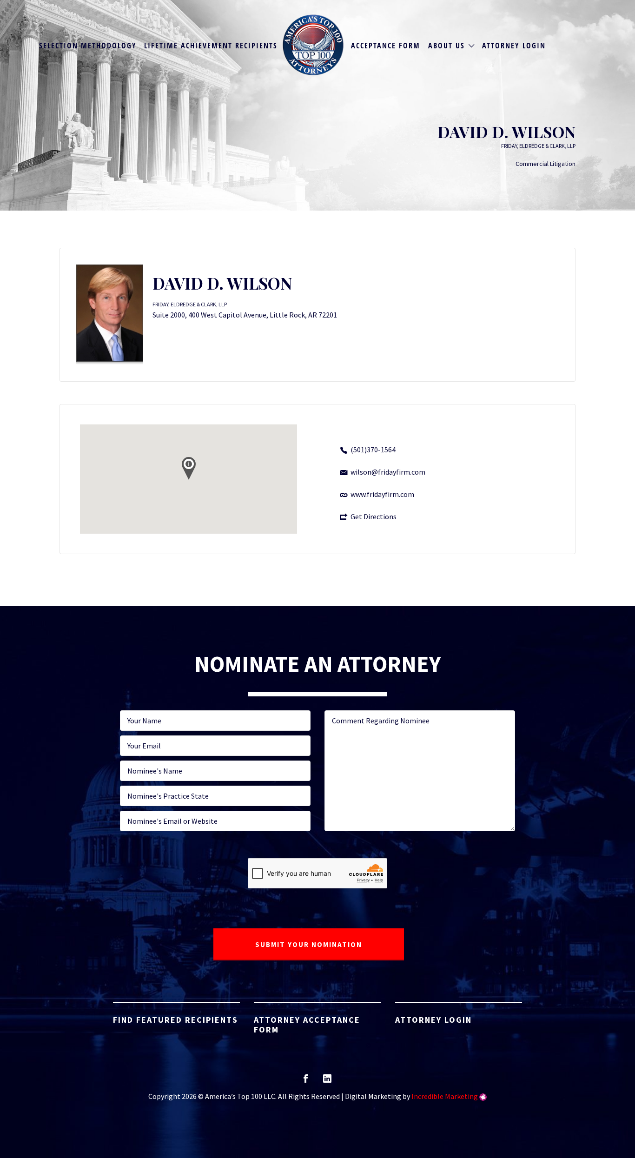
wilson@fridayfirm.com (388, 471)
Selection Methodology (88, 45)
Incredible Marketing (444, 1096)
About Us (446, 45)
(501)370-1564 (373, 449)
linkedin (327, 1081)
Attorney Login (514, 45)
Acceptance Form (385, 45)
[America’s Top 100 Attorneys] (313, 44)
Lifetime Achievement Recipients (211, 45)
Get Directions (374, 516)
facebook (306, 1081)
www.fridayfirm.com (382, 494)
